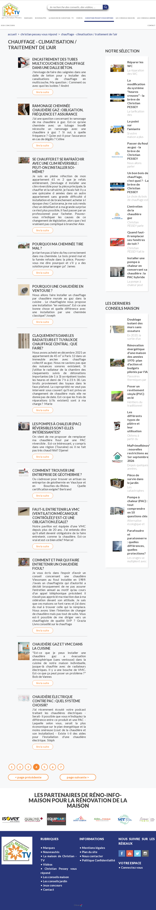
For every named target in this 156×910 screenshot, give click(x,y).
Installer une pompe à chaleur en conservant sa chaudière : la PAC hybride (137, 267)
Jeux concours (8, 25)
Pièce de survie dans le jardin (135, 478)
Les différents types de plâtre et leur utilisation (134, 421)
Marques (28, 18)
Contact (151, 25)
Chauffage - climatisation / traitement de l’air (89, 34)
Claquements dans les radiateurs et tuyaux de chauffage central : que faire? (55, 341)
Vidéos (79, 18)
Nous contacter (92, 856)
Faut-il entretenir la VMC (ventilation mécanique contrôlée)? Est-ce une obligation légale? (56, 515)
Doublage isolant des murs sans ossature (135, 325)
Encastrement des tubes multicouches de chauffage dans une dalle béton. (58, 63)
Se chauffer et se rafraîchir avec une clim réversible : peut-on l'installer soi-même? (58, 165)
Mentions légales (93, 847)
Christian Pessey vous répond (99, 18)
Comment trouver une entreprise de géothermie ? (57, 472)
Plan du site (89, 852)
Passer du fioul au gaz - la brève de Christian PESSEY (137, 150)
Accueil (12, 34)
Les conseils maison (125, 18)
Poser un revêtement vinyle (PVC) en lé (135, 391)
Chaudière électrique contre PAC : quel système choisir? (56, 701)
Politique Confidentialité (98, 860)
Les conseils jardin (146, 18)
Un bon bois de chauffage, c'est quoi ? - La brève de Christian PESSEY (138, 182)
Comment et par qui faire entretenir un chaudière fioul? (55, 564)
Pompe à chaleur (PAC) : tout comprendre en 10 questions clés (137, 506)
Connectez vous (132, 867)
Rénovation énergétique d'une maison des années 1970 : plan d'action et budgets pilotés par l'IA (137, 358)
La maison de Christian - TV (61, 18)
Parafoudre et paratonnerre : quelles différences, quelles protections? (137, 542)
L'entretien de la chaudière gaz (134, 212)
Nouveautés (40, 18)
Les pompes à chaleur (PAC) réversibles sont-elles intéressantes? (56, 428)
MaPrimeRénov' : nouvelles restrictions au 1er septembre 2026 (138, 453)
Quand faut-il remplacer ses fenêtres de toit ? (136, 237)
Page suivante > (78, 777)
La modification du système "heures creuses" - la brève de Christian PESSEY (136, 93)
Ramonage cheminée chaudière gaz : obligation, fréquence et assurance (57, 110)
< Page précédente (28, 777)
